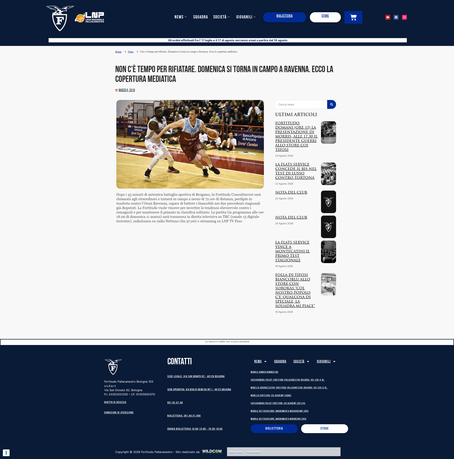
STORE (325, 16)
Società (220, 17)
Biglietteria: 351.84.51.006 (184, 416)
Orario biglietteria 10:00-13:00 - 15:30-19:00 (195, 429)
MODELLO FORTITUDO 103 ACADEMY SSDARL (271, 395)
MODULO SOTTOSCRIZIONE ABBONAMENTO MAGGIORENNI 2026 (280, 411)
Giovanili (244, 17)
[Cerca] (331, 104)
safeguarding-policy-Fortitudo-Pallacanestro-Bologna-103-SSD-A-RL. (288, 380)
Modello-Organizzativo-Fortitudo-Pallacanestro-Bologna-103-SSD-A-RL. (289, 388)
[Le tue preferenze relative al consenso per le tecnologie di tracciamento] (6, 452)
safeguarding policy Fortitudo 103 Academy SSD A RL (278, 403)
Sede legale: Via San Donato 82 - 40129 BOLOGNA (196, 376)
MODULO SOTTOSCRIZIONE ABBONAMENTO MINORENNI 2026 (278, 419)
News (179, 17)
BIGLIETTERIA (284, 16)
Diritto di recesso (115, 402)
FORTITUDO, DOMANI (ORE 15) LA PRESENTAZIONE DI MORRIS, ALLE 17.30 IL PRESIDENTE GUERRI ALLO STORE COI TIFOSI (296, 137)
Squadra (200, 17)
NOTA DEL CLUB (291, 192)
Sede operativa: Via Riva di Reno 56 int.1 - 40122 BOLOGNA (199, 389)
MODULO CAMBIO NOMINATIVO (264, 372)
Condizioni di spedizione (119, 412)
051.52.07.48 (175, 403)
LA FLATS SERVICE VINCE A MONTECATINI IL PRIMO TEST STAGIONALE (292, 251)
